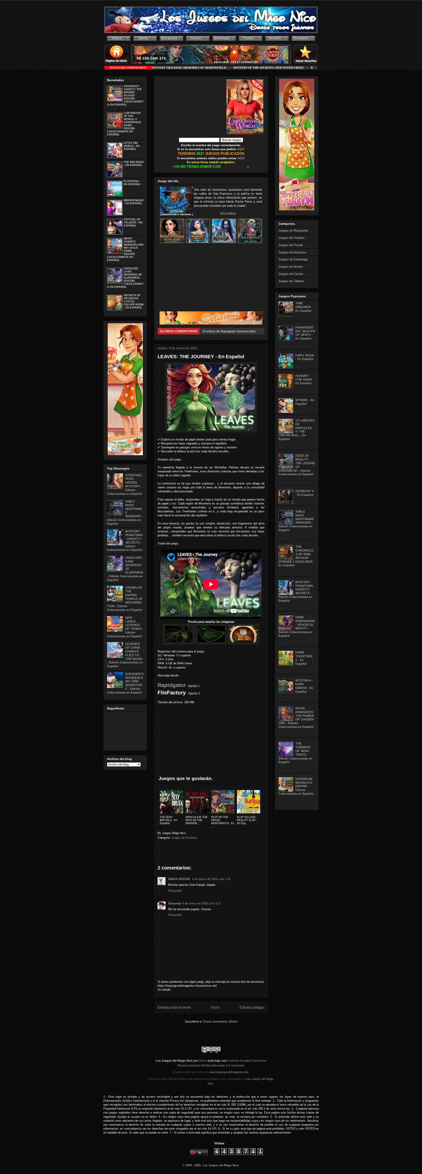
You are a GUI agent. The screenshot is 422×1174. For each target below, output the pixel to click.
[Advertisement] (192, 106)
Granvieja (174, 903)
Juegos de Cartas (290, 274)
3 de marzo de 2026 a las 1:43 (211, 879)
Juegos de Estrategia (293, 259)
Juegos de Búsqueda (293, 230)
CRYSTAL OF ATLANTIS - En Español (133, 222)
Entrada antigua (252, 1007)
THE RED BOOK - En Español (134, 164)
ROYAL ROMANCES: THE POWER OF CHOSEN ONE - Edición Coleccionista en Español (296, 718)
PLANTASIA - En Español (132, 183)
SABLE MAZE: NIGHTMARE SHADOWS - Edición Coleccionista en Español (296, 521)
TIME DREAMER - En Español (304, 306)
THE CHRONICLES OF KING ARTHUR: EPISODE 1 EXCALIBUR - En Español (296, 556)
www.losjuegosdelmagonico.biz (229, 1072)
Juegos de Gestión (291, 237)
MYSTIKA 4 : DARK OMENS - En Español (304, 686)
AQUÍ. (240, 149)
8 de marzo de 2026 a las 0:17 (201, 903)
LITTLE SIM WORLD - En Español (132, 146)
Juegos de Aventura (184, 837)
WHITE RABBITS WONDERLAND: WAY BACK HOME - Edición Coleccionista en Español (125, 249)
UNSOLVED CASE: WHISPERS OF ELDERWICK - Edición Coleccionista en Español (125, 277)
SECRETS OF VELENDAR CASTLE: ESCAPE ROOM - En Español (134, 301)
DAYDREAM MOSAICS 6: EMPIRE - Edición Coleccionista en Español (295, 786)
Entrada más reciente (174, 1007)
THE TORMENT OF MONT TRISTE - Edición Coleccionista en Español (295, 753)
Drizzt (203, 1060)
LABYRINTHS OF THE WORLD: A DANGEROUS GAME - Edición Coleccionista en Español (124, 123)
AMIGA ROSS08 (179, 879)
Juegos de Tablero (291, 281)
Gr (204, 331)
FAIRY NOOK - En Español (304, 357)
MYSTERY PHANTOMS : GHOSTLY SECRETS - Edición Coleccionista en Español (296, 591)
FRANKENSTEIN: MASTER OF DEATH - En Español (305, 333)
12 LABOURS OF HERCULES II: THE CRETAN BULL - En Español (296, 430)
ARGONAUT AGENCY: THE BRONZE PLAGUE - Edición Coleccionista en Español (125, 95)
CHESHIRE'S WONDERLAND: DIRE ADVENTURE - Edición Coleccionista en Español (125, 683)
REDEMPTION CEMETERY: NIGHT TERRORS (266, 67)
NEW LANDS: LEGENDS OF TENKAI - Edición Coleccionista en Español (125, 627)
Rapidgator (172, 685)
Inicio (215, 1007)
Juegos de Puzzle (290, 245)
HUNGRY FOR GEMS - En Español (304, 379)
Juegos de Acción (290, 266)
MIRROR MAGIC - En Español (134, 202)
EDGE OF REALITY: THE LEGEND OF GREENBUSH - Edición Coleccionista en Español (296, 465)
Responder (175, 890)
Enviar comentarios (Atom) (220, 1021)
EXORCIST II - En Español (304, 493)
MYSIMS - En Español (304, 401)
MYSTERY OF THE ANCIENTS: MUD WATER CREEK (193, 67)
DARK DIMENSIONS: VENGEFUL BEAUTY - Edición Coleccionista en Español (296, 626)
